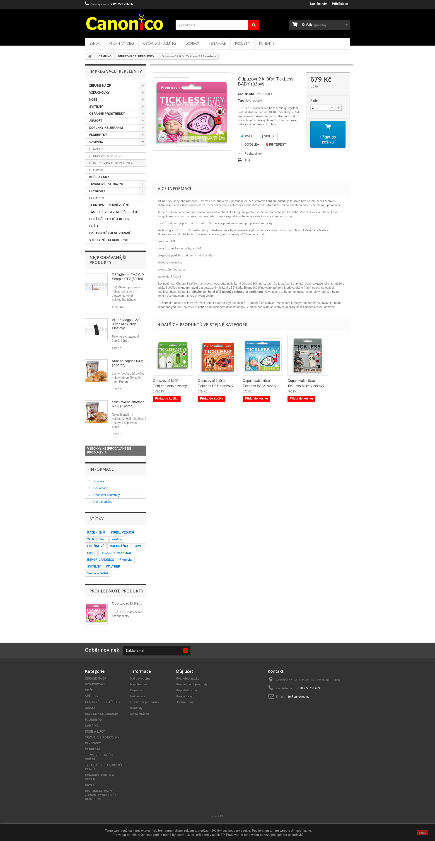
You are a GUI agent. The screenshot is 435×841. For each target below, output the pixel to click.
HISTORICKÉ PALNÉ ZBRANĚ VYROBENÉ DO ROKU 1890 (110, 237)
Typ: (241, 100)
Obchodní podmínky (159, 43)
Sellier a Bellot (97, 573)
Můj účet (184, 671)
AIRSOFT (95, 120)
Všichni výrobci (121, 43)
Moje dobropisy (187, 690)
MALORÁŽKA (119, 546)
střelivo (117, 539)
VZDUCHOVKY (99, 92)
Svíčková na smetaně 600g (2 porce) (128, 404)
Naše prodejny (102, 501)
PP (221, 816)
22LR (90, 539)
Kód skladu (246, 94)
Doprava (192, 43)
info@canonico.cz (297, 696)
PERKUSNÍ (96, 198)
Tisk (248, 160)
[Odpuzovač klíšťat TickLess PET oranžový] (218, 355)
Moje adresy (184, 696)
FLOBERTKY (98, 135)
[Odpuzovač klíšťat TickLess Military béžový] (308, 355)
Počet (314, 100)
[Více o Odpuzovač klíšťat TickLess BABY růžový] (96, 613)
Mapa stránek (139, 714)
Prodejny (242, 43)
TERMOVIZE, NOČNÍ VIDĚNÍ (109, 205)
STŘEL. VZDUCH (122, 532)
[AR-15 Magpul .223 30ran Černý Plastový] (96, 329)
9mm (102, 539)
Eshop (94, 43)
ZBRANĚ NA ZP (100, 85)
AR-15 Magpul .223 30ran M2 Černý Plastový (126, 324)
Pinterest (277, 144)
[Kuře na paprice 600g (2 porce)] (96, 370)
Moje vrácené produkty (192, 684)
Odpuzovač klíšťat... (127, 603)
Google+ (251, 144)
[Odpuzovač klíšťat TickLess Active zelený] (173, 355)
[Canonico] (127, 22)
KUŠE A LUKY (99, 177)
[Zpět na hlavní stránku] (89, 56)
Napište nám (319, 3)
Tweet (249, 136)
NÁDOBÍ (98, 149)
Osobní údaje (185, 702)
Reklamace (217, 43)
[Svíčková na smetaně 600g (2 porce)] (96, 411)
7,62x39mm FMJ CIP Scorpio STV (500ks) (128, 277)
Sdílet (269, 136)
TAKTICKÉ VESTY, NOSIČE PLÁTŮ (113, 212)
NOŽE (93, 99)
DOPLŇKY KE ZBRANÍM (106, 127)
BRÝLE (94, 226)
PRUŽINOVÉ (95, 546)
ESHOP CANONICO (100, 559)
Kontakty (266, 43)
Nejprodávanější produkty (107, 260)
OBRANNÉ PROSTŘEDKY (107, 113)
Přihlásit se (340, 3)
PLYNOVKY (97, 191)
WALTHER (113, 566)
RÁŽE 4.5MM (96, 532)
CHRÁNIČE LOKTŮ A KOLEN (109, 219)
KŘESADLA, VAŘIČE (107, 156)
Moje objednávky (187, 678)
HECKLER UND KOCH (116, 553)
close (422, 832)
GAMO (138, 546)
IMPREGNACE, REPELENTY (112, 163)
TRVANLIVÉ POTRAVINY (106, 184)
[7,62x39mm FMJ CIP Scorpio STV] (96, 284)
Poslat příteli (254, 153)
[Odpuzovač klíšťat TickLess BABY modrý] (263, 355)
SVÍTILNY (96, 106)
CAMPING (96, 142)
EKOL (91, 553)
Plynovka (125, 559)
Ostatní (97, 170)
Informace (101, 469)
